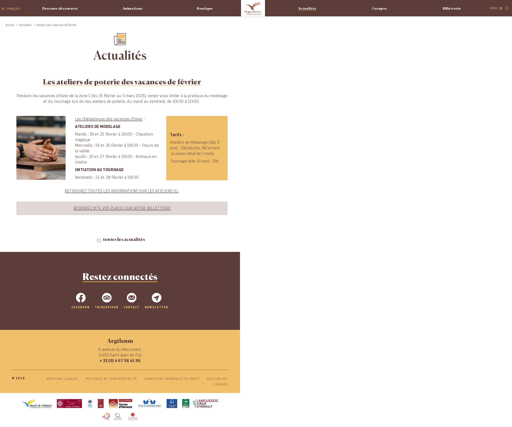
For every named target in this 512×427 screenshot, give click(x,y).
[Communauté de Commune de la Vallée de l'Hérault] (36, 403)
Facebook (81, 307)
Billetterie (452, 8)
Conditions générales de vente (172, 378)
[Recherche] (507, 8)
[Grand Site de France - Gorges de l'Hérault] (69, 403)
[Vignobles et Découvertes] (200, 403)
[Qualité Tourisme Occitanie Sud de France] (112, 416)
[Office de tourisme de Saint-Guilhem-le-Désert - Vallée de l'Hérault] (90, 403)
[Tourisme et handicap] (172, 403)
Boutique (205, 8)
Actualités (307, 8)
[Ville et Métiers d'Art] (149, 403)
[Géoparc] (120, 403)
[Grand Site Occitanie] (101, 403)
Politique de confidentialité (111, 378)
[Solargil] (133, 416)
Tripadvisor (107, 307)
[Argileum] (253, 8)
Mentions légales (62, 378)
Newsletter (156, 307)
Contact (132, 307)
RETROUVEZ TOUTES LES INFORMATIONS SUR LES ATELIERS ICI (122, 191)
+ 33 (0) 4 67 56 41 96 (120, 361)
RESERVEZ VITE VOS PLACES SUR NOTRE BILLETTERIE (122, 208)
